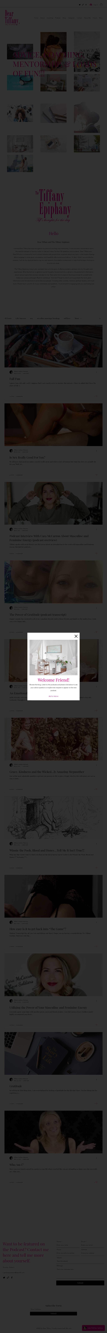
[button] (76, 636)
